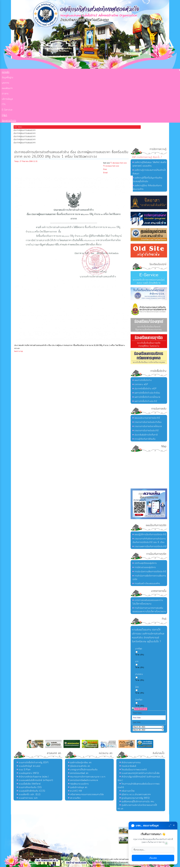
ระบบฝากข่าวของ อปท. (28, 798)
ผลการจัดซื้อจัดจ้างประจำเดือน (147, 392)
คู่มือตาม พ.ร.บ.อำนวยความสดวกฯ (136, 794)
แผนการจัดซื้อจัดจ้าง (143, 380)
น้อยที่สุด (138, 699)
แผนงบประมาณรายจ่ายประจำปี (147, 418)
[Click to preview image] (73, 342)
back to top (18, 351)
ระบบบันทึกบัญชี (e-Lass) (29, 766)
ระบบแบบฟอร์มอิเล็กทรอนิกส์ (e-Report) (36, 780)
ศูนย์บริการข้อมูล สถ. (79, 787)
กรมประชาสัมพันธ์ (129, 766)
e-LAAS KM (76, 790)
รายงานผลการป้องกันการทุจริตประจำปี (150, 546)
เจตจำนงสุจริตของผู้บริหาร (146, 563)
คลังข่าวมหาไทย (128, 790)
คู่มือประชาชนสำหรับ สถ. (80, 766)
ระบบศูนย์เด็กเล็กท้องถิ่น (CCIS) (32, 790)
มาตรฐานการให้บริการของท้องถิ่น (84, 769)
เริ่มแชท (153, 858)
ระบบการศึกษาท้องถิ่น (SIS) (30, 787)
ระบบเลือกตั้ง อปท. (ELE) (29, 794)
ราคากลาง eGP (141, 384)
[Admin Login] (166, 843)
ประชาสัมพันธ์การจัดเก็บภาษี (146, 434)
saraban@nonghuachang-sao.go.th (135, 865)
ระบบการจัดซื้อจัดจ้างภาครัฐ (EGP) (33, 762)
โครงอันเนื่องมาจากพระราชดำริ (134, 769)
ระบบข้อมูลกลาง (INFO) (29, 773)
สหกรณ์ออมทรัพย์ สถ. (79, 773)
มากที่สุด (138, 648)
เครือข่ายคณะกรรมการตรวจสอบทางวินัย (87, 794)
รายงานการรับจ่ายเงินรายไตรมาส (148, 426)
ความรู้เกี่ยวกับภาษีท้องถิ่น (145, 439)
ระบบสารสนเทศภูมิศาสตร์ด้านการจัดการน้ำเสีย (141, 773)
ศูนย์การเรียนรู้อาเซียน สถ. (81, 762)
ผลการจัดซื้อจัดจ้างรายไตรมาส (147, 397)
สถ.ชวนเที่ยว (75, 798)
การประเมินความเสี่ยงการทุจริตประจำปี (150, 571)
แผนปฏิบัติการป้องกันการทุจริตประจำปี (150, 534)
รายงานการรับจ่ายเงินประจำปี (147, 430)
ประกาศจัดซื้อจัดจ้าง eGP (146, 388)
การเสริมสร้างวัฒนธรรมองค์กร (147, 583)
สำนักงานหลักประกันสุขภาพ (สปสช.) (34, 776)
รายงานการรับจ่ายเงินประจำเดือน (148, 422)
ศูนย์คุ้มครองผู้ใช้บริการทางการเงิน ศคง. (138, 801)
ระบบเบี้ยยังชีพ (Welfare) (30, 783)
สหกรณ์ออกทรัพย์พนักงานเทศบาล (84, 780)
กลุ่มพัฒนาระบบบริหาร (79, 783)
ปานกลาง (139, 674)
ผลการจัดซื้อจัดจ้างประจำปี (146, 401)
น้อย (137, 687)
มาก (136, 661)
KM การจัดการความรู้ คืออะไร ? (147, 157)
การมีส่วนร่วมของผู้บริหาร (145, 567)
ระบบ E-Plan (24, 769)
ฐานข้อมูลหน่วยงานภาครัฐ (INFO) (136, 798)
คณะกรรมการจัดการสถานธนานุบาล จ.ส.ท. (88, 776)
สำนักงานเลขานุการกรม (131, 762)
